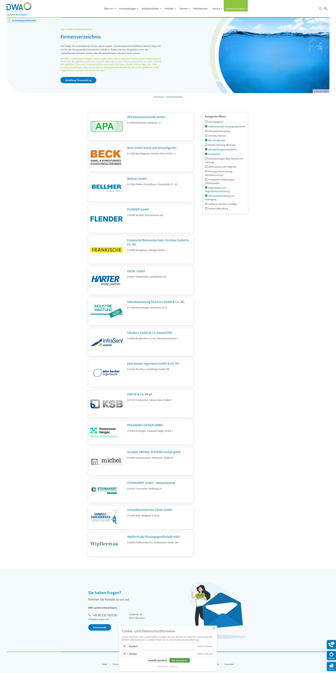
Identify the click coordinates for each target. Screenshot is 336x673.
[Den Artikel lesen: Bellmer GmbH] (106, 201)
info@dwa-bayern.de (98, 619)
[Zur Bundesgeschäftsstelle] (320, 8)
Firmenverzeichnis (235, 8)
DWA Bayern (159, 96)
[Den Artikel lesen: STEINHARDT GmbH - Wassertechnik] (104, 490)
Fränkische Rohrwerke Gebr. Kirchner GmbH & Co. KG (158, 242)
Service (216, 8)
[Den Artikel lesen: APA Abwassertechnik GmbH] (106, 139)
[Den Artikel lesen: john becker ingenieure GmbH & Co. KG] (106, 385)
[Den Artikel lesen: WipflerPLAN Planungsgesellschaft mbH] (104, 544)
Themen (183, 8)
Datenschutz (162, 666)
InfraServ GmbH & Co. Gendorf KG (149, 332)
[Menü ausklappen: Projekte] (175, 8)
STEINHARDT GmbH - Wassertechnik (151, 483)
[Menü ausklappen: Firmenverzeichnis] (246, 8)
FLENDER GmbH (138, 209)
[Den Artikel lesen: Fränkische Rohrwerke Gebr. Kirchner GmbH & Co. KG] (106, 262)
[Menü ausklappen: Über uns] (115, 8)
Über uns (108, 8)
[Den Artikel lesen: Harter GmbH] (106, 293)
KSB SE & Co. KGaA (139, 394)
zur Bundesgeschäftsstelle (24, 20)
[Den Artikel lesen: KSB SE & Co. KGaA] (106, 416)
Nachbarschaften (150, 8)
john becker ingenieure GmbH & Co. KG (153, 363)
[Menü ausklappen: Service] (221, 8)
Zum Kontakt (99, 627)
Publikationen (200, 8)
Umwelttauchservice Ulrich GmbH (149, 509)
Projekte (169, 8)
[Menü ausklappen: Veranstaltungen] (137, 8)
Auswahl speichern (157, 660)
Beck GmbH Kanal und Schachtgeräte (152, 147)
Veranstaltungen (127, 8)
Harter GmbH (136, 271)
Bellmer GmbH (137, 178)
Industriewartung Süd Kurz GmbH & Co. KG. (156, 301)
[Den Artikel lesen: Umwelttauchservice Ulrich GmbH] (104, 517)
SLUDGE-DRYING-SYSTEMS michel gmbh (154, 452)
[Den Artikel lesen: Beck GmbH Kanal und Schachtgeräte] (106, 170)
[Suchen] (325, 8)
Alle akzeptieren (180, 660)
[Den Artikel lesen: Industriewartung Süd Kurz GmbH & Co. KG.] (106, 324)
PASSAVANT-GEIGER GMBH (145, 425)
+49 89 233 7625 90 (104, 615)
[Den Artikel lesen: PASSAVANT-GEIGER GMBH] (104, 433)
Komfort (133, 646)
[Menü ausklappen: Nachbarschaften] (160, 8)
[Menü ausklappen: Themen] (189, 8)
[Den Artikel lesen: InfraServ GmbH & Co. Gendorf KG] (106, 355)
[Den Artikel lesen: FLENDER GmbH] (106, 231)
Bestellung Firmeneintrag (78, 80)
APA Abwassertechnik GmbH (146, 117)
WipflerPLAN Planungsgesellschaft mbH (153, 536)
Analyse (133, 653)
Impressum (174, 666)
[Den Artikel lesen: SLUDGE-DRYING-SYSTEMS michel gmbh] (106, 474)
